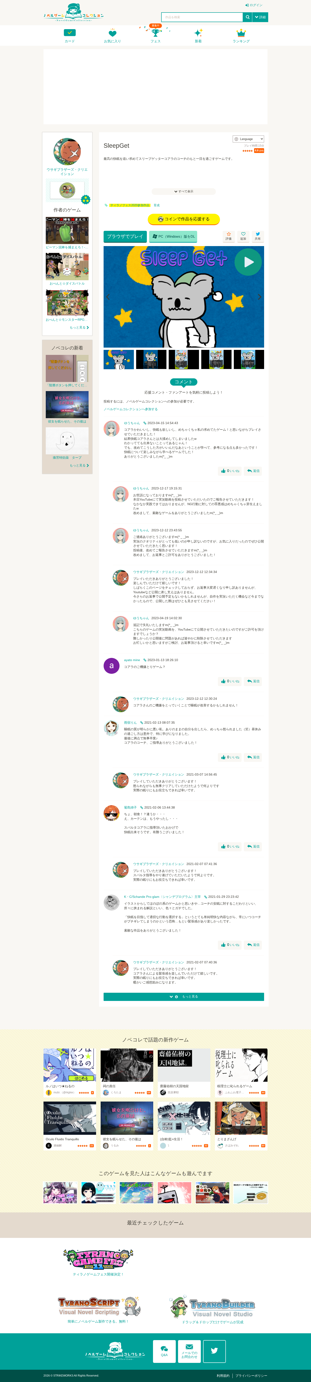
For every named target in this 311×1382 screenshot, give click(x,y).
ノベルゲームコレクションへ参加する (131, 409)
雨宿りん (130, 722)
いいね (230, 471)
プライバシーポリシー (251, 1375)
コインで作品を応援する (187, 219)
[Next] (259, 297)
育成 (157, 205)
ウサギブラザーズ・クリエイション (158, 572)
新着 (198, 41)
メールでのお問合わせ (189, 1350)
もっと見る (78, 327)
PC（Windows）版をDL (174, 236)
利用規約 (223, 1375)
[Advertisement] (155, 87)
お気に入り (112, 41)
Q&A (164, 1350)
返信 (253, 471)
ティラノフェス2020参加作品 (129, 205)
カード (70, 41)
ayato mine (132, 660)
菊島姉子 (130, 807)
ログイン (256, 5)
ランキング (241, 41)
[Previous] (109, 297)
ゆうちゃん (132, 423)
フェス (155, 41)
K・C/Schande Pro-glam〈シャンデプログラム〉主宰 (162, 896)
